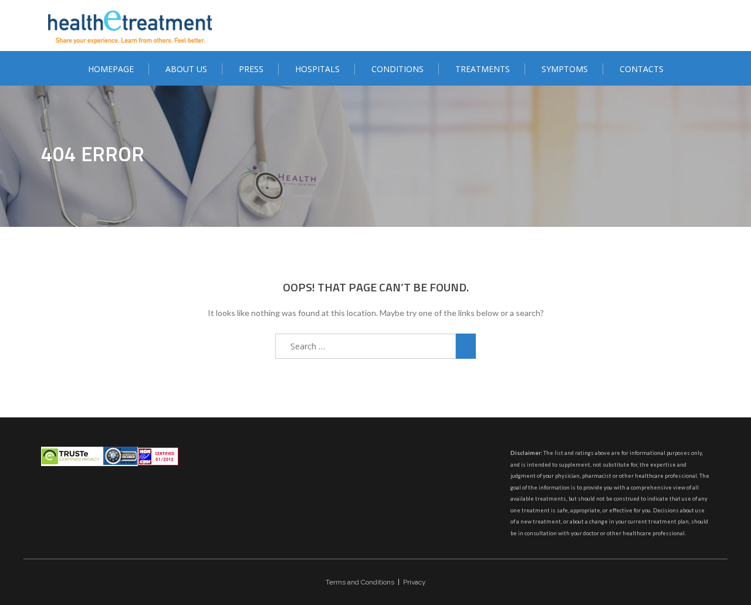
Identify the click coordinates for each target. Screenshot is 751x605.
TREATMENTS (482, 68)
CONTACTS (642, 68)
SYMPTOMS (565, 68)
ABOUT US (186, 68)
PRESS (251, 68)
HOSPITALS (317, 68)
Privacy (414, 582)
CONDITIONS (397, 68)
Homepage (111, 68)
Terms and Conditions (360, 582)
